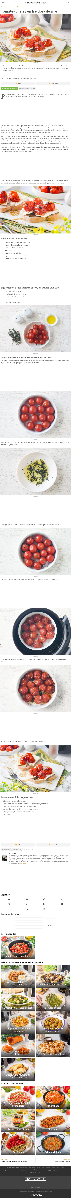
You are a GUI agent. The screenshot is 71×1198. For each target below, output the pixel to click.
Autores (13, 1184)
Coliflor (56, 1171)
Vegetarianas (6, 849)
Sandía (62, 1167)
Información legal (24, 1184)
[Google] (9, 899)
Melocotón (31, 1167)
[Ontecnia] (35, 1196)
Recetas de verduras (10, 88)
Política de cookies (55, 1184)
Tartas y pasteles (15, 1171)
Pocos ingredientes (41, 1171)
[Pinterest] (27, 904)
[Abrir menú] (3, 3)
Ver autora (24, 863)
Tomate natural (28, 849)
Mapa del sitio (35, 1187)
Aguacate (62, 1171)
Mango (38, 1167)
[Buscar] (68, 3)
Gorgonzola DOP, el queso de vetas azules (14, 1161)
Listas (38, 1172)
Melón (48, 1167)
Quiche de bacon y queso (62, 1161)
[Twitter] (9, 904)
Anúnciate (5, 1184)
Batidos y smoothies (21, 1167)
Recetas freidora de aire (27, 88)
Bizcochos (24, 1171)
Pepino (43, 1167)
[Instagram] (44, 904)
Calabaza (50, 1171)
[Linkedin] (62, 904)
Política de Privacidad (39, 1184)
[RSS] (27, 909)
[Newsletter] (44, 909)
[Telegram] (44, 899)
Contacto (66, 1184)
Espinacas (33, 1172)
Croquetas (31, 1171)
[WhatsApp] (27, 899)
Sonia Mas (12, 853)
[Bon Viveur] (35, 2)
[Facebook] (62, 899)
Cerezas (35, 1169)
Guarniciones (16, 849)
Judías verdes (55, 1167)
